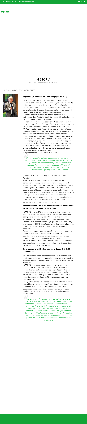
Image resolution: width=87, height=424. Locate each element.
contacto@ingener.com (27, 1)
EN (84, 1)
